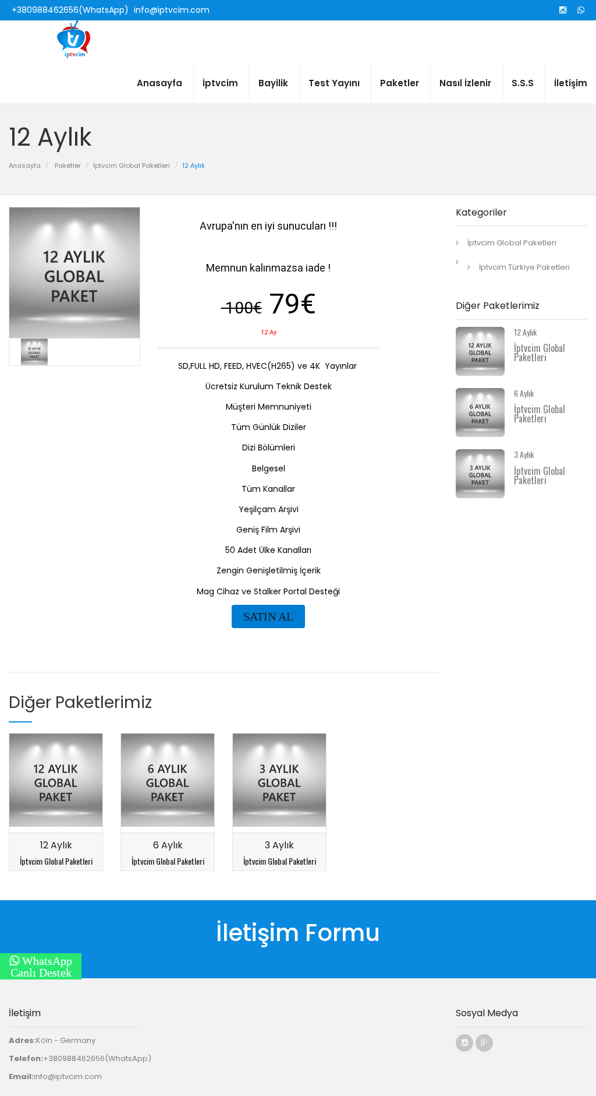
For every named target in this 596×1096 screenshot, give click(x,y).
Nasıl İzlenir (465, 83)
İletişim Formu (298, 933)
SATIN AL (268, 616)
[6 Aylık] (167, 782)
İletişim (570, 83)
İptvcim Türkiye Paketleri (524, 267)
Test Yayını (334, 83)
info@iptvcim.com (68, 1076)
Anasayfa (159, 83)
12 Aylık (56, 845)
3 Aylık (279, 845)
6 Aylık (168, 845)
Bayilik (273, 83)
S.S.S (523, 83)
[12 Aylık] (55, 782)
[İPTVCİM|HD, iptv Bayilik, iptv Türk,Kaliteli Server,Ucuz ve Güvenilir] (81, 39)
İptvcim (220, 83)
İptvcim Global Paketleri (131, 165)
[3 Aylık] (279, 782)
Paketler (399, 83)
